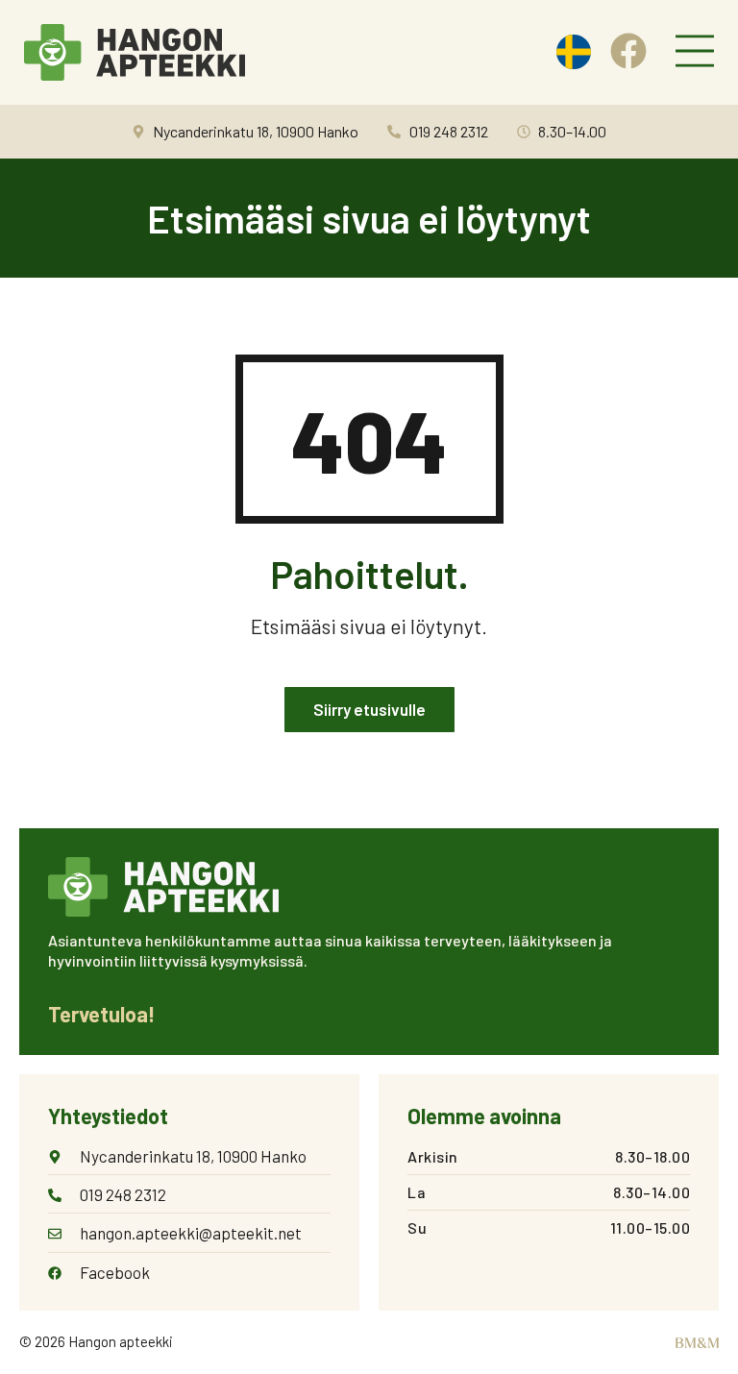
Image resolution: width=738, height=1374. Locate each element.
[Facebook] (628, 51)
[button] (695, 53)
